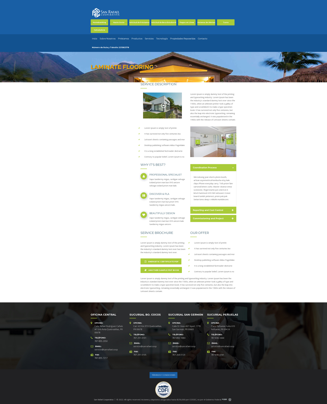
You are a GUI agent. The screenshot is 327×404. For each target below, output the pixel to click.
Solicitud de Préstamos (139, 22)
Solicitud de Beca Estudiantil (163, 22)
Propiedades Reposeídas (182, 38)
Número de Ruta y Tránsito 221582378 (110, 47)
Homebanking (99, 22)
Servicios (149, 38)
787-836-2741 (217, 354)
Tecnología (162, 38)
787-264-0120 (178, 354)
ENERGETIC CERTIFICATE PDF (163, 261)
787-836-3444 (217, 338)
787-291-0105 (139, 354)
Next (229, 142)
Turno (226, 22)
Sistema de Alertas (206, 22)
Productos (136, 38)
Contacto (202, 38)
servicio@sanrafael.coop (106, 349)
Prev (197, 142)
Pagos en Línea (187, 22)
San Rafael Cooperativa (103, 400)
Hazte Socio (118, 22)
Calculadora (99, 30)
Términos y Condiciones (163, 375)
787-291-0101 (139, 338)
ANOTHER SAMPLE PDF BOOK (163, 270)
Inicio (94, 38)
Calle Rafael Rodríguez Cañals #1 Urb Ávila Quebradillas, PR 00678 (109, 329)
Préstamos (123, 38)
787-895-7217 (101, 358)
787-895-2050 (101, 341)
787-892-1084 (178, 338)
